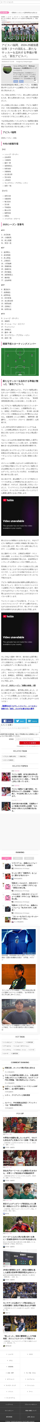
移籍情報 (17, 770)
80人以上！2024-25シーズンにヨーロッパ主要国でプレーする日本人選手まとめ (24, 12)
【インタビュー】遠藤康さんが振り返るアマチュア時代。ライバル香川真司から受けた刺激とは (18, 1027)
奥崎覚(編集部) (18, 878)
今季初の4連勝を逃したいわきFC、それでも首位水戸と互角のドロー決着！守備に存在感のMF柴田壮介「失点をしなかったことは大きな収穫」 (20, 1139)
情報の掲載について (30, 1410)
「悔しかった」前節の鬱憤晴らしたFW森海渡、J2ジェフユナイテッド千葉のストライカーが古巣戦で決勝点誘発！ (19, 1337)
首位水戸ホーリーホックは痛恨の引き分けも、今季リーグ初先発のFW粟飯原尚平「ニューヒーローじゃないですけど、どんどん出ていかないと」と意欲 (20, 1172)
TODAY (6, 858)
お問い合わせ (31, 1416)
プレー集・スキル (31, 1373)
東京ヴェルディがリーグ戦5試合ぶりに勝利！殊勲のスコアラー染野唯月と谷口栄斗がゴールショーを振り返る (20, 1205)
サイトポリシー (9, 1410)
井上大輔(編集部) (19, 921)
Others (21, 81)
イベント (10, 1391)
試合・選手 (9, 1134)
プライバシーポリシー (31, 1404)
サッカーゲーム (10, 1397)
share (9, 721)
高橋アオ (7, 1312)
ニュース (14, 800)
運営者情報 (9, 1416)
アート (31, 1391)
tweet (22, 721)
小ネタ (31, 1354)
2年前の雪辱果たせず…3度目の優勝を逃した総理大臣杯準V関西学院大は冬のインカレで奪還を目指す (19, 1271)
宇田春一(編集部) (10, 1147)
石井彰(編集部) (9, 1091)
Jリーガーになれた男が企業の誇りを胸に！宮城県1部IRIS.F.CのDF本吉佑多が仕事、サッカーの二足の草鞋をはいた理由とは (20, 1238)
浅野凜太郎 (8, 1346)
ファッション (30, 1385)
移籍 (13, 770)
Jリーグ (16, 16)
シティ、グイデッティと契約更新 (17, 1095)
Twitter (16, 81)
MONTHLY (29, 858)
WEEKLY (18, 858)
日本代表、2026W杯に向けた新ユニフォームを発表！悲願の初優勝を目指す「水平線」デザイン (18, 957)
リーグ (9, 16)
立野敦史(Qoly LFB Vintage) (21, 868)
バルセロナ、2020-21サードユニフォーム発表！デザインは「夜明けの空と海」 (25, 896)
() (10, 756)
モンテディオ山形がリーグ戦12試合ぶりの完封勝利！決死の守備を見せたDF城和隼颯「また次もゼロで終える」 (19, 1304)
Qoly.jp (8, 1421)
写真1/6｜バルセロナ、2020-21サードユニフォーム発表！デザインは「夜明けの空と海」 (25, 885)
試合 (4, 1134)
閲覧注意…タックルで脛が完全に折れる (20, 1068)
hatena (34, 721)
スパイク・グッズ (11, 1385)
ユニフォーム (30, 1379)
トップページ (9, 1404)
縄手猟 (7, 1213)
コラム (11, 1360)
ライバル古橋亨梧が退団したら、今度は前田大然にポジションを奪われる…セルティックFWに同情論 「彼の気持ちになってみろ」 (21, 1077)
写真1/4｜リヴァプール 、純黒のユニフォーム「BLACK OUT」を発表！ (25, 907)
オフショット (10, 1379)
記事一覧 (35, 81)
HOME (3, 16)
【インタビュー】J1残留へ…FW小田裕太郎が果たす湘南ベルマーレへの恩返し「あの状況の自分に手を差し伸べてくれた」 (18, 992)
